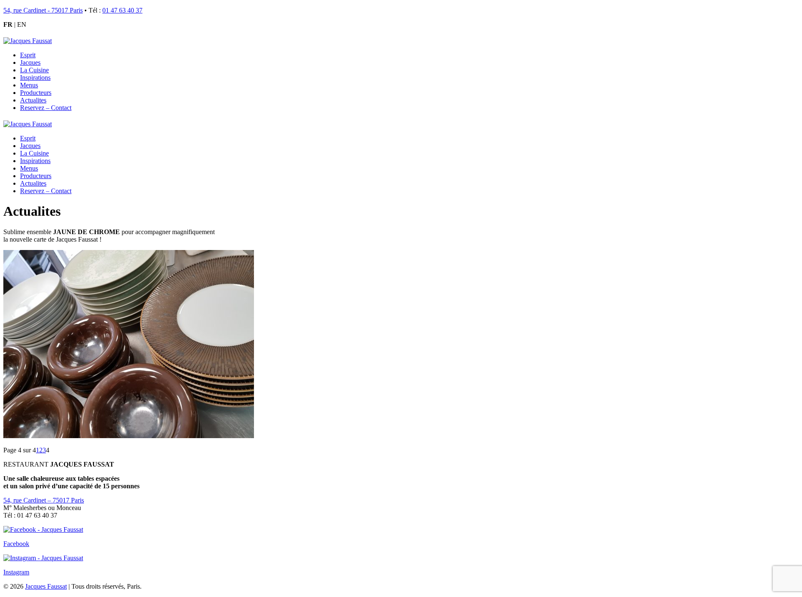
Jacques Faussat (46, 586)
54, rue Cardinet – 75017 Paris (43, 500)
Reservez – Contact (45, 107)
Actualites (33, 100)
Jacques (30, 62)
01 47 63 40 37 (122, 10)
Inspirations (35, 77)
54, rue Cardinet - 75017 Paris (43, 10)
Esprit (28, 55)
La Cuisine (34, 70)
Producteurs (35, 92)
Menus (29, 85)
